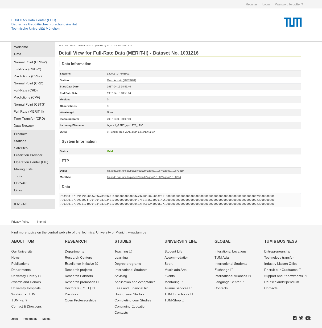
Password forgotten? (289, 4)
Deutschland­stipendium (281, 282)
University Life (181, 241)
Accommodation (177, 257)
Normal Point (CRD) (28, 83)
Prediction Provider (28, 155)
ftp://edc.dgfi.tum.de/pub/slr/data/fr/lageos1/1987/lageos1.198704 (144, 177)
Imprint (41, 221)
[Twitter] (301, 318)
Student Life (173, 251)
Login (266, 4)
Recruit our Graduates (280, 270)
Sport (169, 263)
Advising (121, 276)
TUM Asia (222, 257)
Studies (123, 241)
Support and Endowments (283, 276)
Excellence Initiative (79, 263)
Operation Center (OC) (31, 162)
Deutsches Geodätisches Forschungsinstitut (44, 24)
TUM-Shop (173, 300)
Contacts (121, 312)
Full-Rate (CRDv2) (27, 69)
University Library (24, 276)
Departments (21, 270)
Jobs (14, 318)
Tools (18, 176)
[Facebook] (295, 318)
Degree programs (128, 263)
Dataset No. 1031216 (120, 45)
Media (46, 318)
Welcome (21, 47)
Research (76, 241)
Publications (20, 263)
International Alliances (231, 276)
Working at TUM (23, 294)
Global (223, 241)
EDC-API (20, 183)
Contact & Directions (26, 306)
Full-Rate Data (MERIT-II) (92, 45)
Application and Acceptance (135, 282)
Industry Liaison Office (280, 263)
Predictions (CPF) (27, 97)
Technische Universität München (35, 28)
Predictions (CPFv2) (29, 76)
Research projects (78, 270)
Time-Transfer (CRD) (29, 118)
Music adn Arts (175, 270)
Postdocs (71, 294)
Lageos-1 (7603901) (118, 73)
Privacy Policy (20, 221)
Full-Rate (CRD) (26, 90)
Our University (22, 251)
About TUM (22, 241)
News (15, 257)
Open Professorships (80, 300)
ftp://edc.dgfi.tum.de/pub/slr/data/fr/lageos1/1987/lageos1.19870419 (145, 170)
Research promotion (80, 282)
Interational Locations (231, 251)
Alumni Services (176, 288)
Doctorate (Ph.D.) (78, 288)
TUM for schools (177, 294)
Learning (121, 257)
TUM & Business (280, 241)
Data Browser (24, 125)
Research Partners (79, 276)
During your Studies (129, 294)
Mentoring (172, 282)
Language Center (228, 282)
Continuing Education (130, 306)
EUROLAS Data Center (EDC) (33, 20)
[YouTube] (308, 318)
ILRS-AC (20, 204)
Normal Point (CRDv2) (30, 62)
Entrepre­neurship (277, 251)
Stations (20, 141)
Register (251, 4)
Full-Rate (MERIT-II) (29, 111)
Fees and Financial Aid (132, 288)
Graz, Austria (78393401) (121, 80)
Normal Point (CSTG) (29, 104)
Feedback (30, 318)
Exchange (222, 270)
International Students (131, 270)
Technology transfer (279, 257)
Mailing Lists (23, 169)
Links (18, 190)
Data (17, 54)
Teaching (121, 251)
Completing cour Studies (133, 300)
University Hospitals (26, 288)
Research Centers (78, 257)
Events (170, 276)
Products (20, 134)
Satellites (21, 148)
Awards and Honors (26, 282)
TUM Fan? (19, 300)
